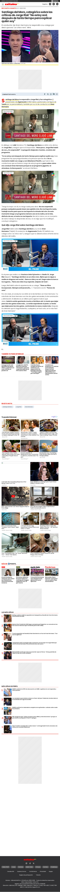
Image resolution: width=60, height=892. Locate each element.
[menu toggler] (3, 4)
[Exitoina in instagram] (50, 4)
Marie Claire (29, 867)
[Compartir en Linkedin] (54, 94)
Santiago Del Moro (7, 406)
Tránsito (38, 875)
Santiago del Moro (12, 99)
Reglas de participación (26, 875)
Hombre (45, 867)
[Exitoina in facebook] (53, 4)
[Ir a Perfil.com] (54, 1)
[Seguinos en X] (57, 4)
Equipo (51, 871)
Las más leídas (8, 612)
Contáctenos (33, 871)
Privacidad (43, 871)
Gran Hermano (29, 406)
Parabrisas (54, 867)
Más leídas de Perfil (10, 686)
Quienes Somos (21, 871)
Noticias (20, 867)
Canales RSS (10, 871)
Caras (13, 867)
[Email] (57, 94)
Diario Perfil (5, 867)
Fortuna (38, 867)
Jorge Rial (18, 406)
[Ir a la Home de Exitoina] (12, 4)
